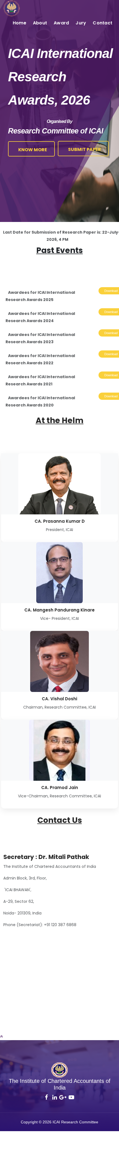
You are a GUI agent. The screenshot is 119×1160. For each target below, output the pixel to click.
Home (19, 23)
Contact (102, 23)
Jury (81, 23)
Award (61, 23)
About (40, 23)
